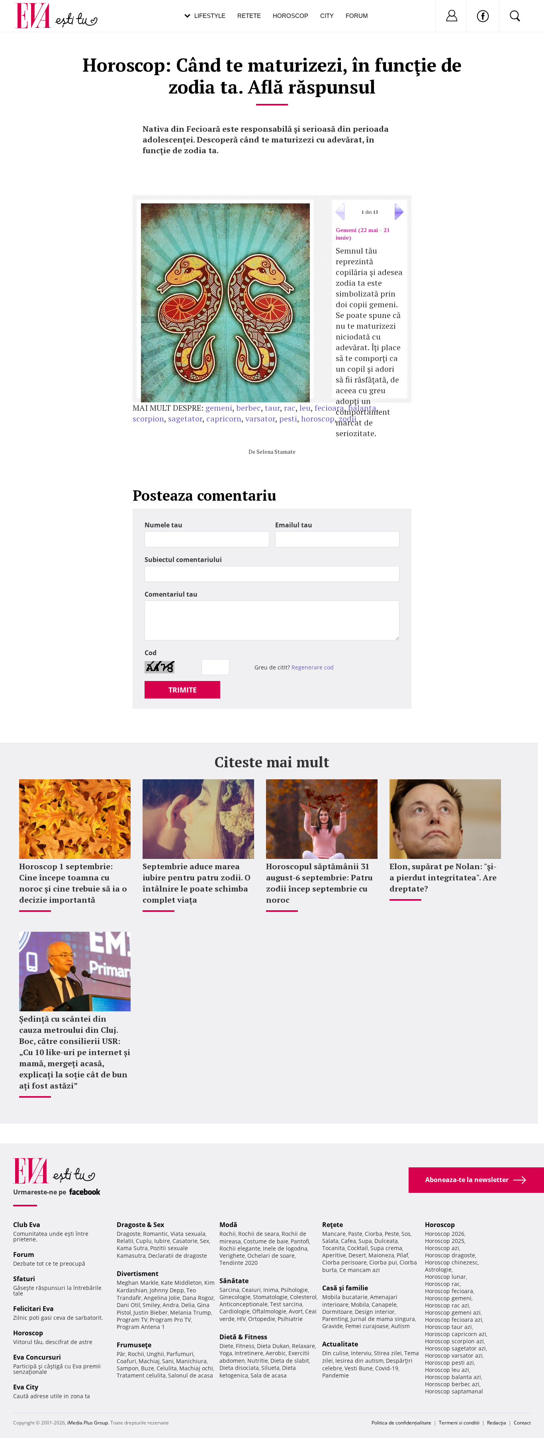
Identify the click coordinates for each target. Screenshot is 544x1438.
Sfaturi (24, 1278)
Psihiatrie (290, 1319)
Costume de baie (265, 1241)
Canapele (384, 1304)
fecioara (329, 407)
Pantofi (300, 1241)
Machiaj (149, 1361)
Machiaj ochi (196, 1368)
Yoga (225, 1353)
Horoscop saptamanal (454, 1391)
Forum (357, 15)
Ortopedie (261, 1319)
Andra (170, 1305)
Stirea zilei (388, 1353)
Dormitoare (337, 1311)
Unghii (155, 1354)
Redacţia (496, 1422)
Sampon (128, 1368)
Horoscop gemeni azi (453, 1312)
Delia (188, 1305)
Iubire (162, 1241)
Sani (168, 1361)
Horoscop (290, 15)
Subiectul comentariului (183, 559)
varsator (260, 418)
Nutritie (257, 1360)
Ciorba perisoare (344, 1262)
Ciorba (373, 1233)
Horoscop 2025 (444, 1241)
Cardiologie (234, 1311)
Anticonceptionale (243, 1304)
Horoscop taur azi (448, 1327)
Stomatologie (270, 1297)
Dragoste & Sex (140, 1224)
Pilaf (402, 1255)
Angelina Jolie (162, 1297)
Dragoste (129, 1233)
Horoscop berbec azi (452, 1384)
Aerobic (276, 1353)
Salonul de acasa (190, 1375)
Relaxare (303, 1346)
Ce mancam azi (359, 1270)
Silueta (270, 1368)
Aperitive (334, 1255)
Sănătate (234, 1280)
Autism (400, 1326)
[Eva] (38, 9)
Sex (204, 1241)
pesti (288, 418)
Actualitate (340, 1344)
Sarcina (229, 1290)
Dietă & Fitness (243, 1337)
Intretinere (249, 1353)
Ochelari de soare (271, 1255)
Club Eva (26, 1224)
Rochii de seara (258, 1233)
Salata (330, 1241)
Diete (226, 1346)
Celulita (167, 1368)
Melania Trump (190, 1312)
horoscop (318, 418)
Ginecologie (234, 1297)
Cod (151, 652)
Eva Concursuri (37, 1357)
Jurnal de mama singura (382, 1319)
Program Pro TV (170, 1319)
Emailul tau (293, 525)
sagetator (185, 418)
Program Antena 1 (141, 1327)
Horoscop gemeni (448, 1298)
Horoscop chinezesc (451, 1262)
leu (305, 407)
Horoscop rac (442, 1284)
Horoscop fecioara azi (453, 1319)
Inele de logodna (285, 1248)
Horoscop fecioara (449, 1291)
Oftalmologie (269, 1311)
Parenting (335, 1319)
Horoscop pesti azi (449, 1362)
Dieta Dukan (273, 1346)
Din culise (335, 1353)
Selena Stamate (275, 451)
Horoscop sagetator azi (455, 1348)
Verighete (232, 1255)
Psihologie (294, 1290)
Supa (365, 1241)
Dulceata (386, 1241)
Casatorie (185, 1241)
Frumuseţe (134, 1344)
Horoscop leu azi (447, 1370)
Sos (406, 1233)
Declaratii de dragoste (177, 1255)
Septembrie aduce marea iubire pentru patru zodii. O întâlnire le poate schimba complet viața (196, 883)
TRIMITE (182, 690)
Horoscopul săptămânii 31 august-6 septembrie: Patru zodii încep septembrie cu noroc (319, 883)
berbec (248, 407)
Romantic (155, 1233)
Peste (392, 1233)
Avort (296, 1311)
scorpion (148, 418)
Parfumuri (180, 1354)
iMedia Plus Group (87, 1422)
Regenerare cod (313, 667)
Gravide (332, 1326)
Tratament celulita (141, 1375)
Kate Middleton (181, 1282)
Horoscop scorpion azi (454, 1341)
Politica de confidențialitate (401, 1422)
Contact (522, 1422)
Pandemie (335, 1375)
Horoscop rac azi (447, 1305)
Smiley (151, 1305)
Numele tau (163, 525)
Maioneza (381, 1255)
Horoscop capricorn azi (455, 1334)
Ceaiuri (251, 1290)
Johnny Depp (167, 1290)
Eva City (25, 1387)
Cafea (348, 1241)
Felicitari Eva (33, 1308)
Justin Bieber (150, 1312)
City (327, 15)
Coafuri (126, 1361)
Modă (228, 1224)
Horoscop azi (442, 1248)
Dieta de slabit (289, 1360)
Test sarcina (286, 1304)
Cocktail (357, 1248)
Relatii (125, 1241)
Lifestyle (209, 15)
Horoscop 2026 (444, 1233)
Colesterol (303, 1297)
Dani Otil (128, 1305)
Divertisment (138, 1273)
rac (289, 407)
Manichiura (191, 1361)
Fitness (245, 1346)
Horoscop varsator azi (454, 1355)
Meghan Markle (138, 1282)
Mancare (334, 1233)
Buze (147, 1368)
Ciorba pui (383, 1262)
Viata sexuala (187, 1233)
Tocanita (333, 1248)
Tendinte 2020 (238, 1262)
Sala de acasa (268, 1375)
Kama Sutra (132, 1248)
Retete (249, 15)
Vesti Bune (358, 1368)
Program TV (132, 1319)
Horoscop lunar (445, 1276)
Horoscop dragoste (450, 1255)
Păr (121, 1354)
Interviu (361, 1353)
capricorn (223, 418)
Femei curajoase (367, 1326)
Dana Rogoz (198, 1297)
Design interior (375, 1311)
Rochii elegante (239, 1248)
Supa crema (386, 1248)
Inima (270, 1290)
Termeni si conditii (459, 1422)
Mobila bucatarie (345, 1297)
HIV (241, 1319)
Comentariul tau (171, 594)
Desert (357, 1255)
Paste (355, 1233)
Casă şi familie (345, 1288)
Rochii (136, 1354)
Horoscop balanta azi (453, 1377)
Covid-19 (386, 1368)
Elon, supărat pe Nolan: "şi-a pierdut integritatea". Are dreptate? (443, 877)
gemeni (218, 407)
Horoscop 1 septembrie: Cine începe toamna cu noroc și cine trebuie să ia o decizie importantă (73, 883)
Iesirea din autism (359, 1360)
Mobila (360, 1304)
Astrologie (438, 1269)
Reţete (332, 1224)
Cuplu (144, 1241)
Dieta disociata (239, 1368)
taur (272, 407)
